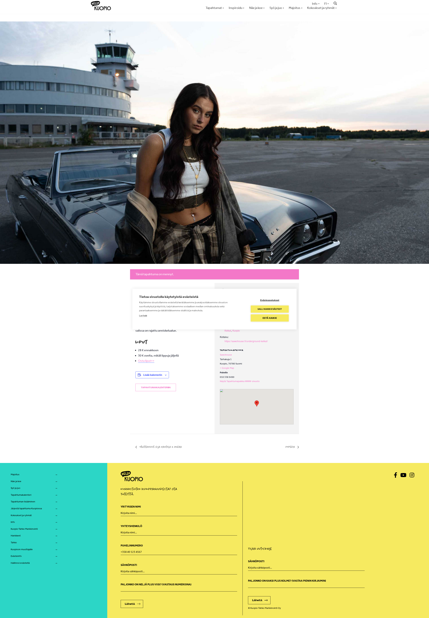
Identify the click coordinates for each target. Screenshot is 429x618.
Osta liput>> (146, 361)
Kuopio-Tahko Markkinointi (24, 528)
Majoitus (15, 474)
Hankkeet (16, 535)
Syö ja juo (15, 488)
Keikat (228, 330)
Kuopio (236, 330)
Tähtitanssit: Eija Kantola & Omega (160, 447)
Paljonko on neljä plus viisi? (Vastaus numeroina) (156, 584)
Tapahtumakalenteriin (155, 387)
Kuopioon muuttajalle (22, 549)
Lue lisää (143, 315)
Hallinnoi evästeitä (20, 563)
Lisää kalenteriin (152, 374)
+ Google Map (227, 368)
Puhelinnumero (132, 545)
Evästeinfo (16, 556)
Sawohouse (226, 354)
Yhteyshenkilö (131, 526)
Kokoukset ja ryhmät (21, 515)
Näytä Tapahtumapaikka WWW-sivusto (240, 381)
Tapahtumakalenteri (21, 494)
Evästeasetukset (269, 300)
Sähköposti (129, 565)
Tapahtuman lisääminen (23, 501)
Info (314, 4)
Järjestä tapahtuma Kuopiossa (26, 508)
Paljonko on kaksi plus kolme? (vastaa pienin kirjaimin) (287, 580)
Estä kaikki (270, 317)
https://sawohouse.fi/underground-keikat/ (246, 341)
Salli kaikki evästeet (270, 309)
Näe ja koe (16, 481)
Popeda (291, 447)
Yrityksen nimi (131, 506)
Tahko (14, 542)
